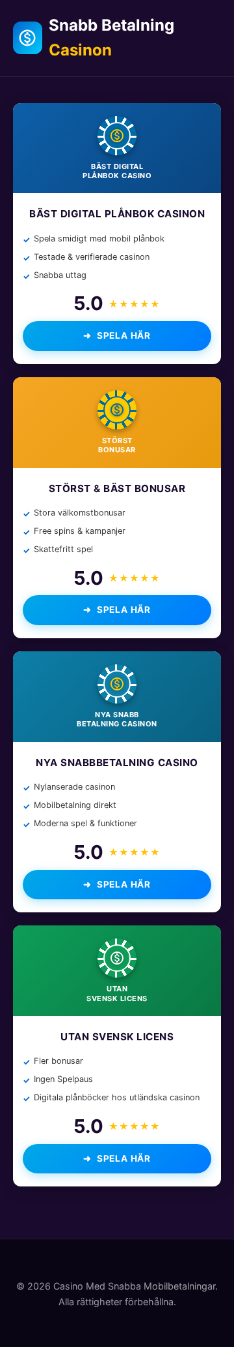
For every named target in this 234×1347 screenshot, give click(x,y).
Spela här (124, 335)
